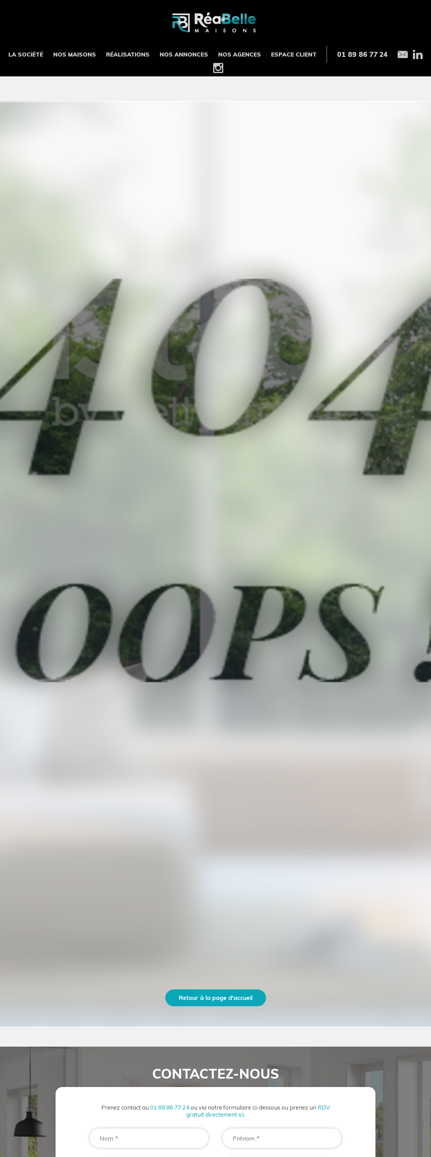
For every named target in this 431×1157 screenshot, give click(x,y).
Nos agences (239, 54)
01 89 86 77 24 (169, 1107)
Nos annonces (184, 54)
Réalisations (128, 54)
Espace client (294, 54)
